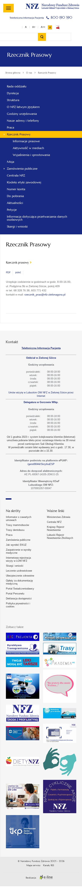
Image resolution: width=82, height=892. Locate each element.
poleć (18, 272)
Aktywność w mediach (28, 148)
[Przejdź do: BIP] (58, 27)
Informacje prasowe (26, 141)
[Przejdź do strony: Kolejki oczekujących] (59, 637)
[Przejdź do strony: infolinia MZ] (22, 662)
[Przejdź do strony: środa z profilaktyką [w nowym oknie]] (22, 713)
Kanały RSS (48, 865)
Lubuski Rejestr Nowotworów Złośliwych (60, 536)
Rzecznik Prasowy (47, 72)
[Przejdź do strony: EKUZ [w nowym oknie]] (59, 733)
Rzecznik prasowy (17, 262)
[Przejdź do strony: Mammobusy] (59, 648)
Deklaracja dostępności (19, 598)
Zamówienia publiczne (18, 539)
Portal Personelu (15, 593)
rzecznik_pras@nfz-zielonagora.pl (44, 294)
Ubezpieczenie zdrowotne (20, 575)
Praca (9, 534)
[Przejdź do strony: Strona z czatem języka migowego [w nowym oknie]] (59, 761)
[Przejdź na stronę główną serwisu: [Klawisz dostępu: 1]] (52, 6)
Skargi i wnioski (14, 565)
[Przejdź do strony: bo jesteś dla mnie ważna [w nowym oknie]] (59, 686)
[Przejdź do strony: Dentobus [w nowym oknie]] (59, 713)
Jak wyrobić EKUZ (16, 544)
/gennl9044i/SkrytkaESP (41, 464)
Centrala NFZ (54, 522)
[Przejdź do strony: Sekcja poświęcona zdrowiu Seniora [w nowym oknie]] (22, 686)
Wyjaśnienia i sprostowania (31, 155)
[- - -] (8, 8)
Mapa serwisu (33, 865)
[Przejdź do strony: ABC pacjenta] (22, 637)
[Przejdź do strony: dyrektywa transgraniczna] (22, 648)
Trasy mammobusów (17, 525)
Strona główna (12, 72)
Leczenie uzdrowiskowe (19, 570)
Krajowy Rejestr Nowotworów (55, 528)
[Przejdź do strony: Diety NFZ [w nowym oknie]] (22, 761)
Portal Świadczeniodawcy (20, 588)
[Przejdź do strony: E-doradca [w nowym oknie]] (22, 796)
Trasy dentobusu (15, 530)
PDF (8, 272)
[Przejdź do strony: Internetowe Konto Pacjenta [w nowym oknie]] (22, 831)
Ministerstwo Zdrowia (58, 517)
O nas (29, 72)
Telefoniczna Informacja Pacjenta (41, 348)
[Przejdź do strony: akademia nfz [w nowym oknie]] (59, 662)
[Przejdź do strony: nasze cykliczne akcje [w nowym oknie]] (59, 796)
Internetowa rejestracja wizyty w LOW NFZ (18, 559)
